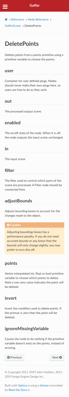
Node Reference (38, 19)
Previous (16, 357)
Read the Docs (18, 390)
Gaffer (35, 5)
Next (55, 357)
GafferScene (13, 25)
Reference (17, 19)
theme (44, 385)
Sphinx (22, 385)
